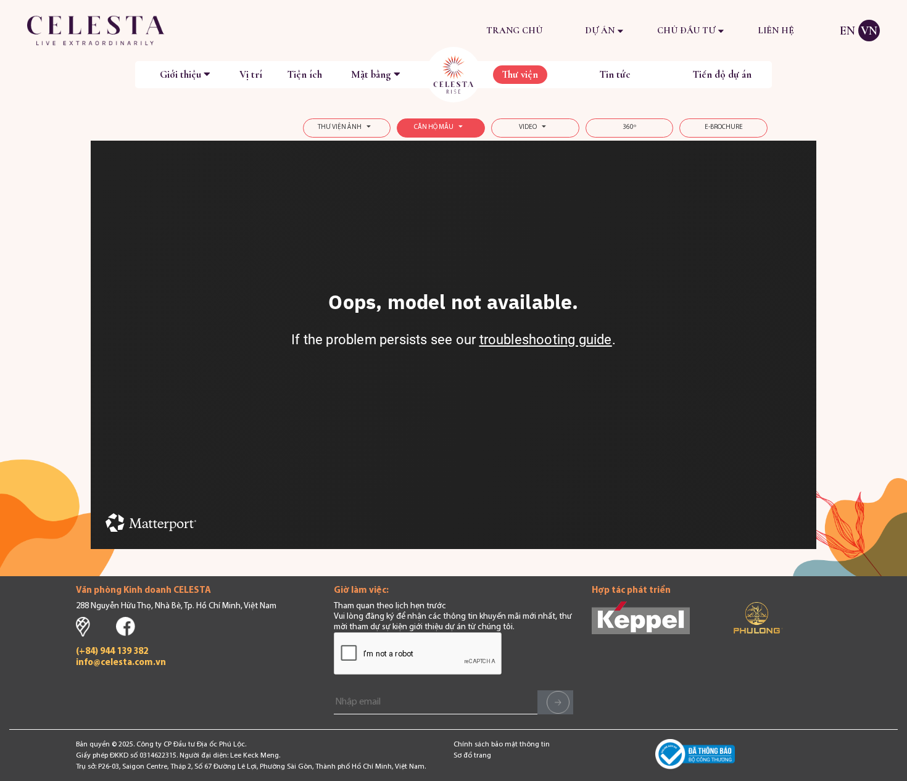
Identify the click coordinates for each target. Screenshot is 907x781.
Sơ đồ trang (472, 755)
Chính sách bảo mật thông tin (502, 744)
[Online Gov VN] (695, 755)
